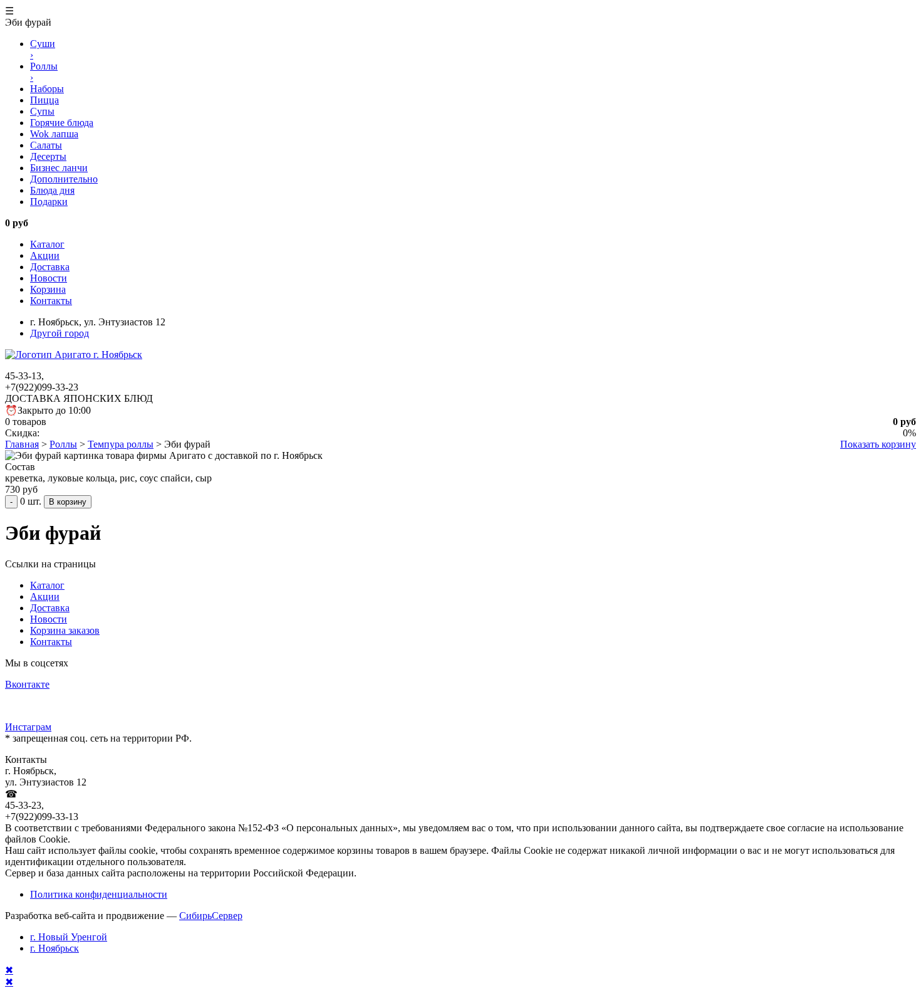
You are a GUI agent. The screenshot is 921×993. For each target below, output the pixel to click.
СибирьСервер (210, 915)
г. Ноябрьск (54, 948)
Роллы (63, 444)
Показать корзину (878, 444)
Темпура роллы (121, 444)
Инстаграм (28, 727)
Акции (45, 255)
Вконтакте (27, 684)
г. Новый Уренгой (68, 937)
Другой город (59, 333)
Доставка (50, 266)
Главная (22, 444)
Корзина (48, 289)
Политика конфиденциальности (98, 894)
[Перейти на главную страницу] (73, 354)
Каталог (47, 244)
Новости (48, 278)
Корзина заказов (65, 630)
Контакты (51, 300)
